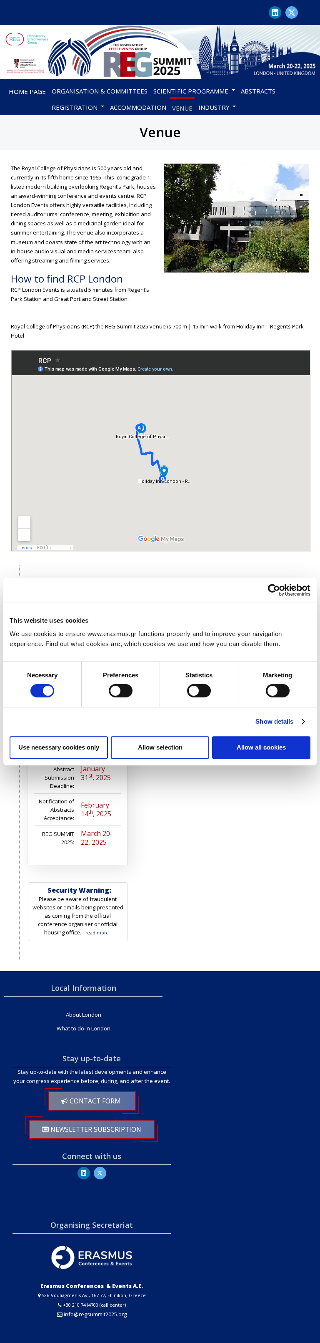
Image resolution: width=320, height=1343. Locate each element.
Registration (75, 107)
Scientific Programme (190, 91)
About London (83, 1014)
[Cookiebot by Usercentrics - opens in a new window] (274, 590)
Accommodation (138, 107)
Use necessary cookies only (58, 747)
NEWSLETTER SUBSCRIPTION (95, 1129)
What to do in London (83, 1028)
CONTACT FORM (95, 1101)
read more (97, 933)
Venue (182, 108)
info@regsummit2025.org (95, 1314)
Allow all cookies (261, 747)
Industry (214, 107)
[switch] (120, 690)
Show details (274, 721)
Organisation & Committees (100, 91)
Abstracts (258, 91)
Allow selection (160, 747)
